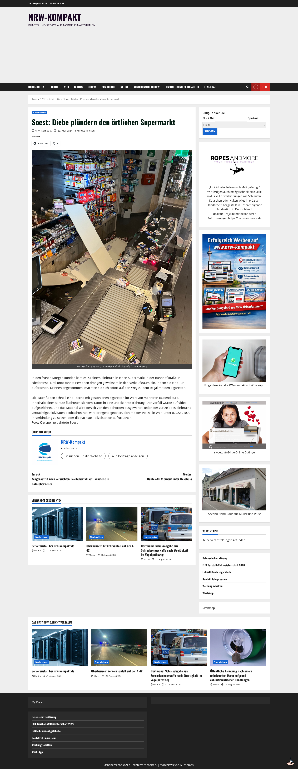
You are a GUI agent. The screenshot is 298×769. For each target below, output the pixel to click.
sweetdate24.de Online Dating (233, 452)
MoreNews (167, 765)
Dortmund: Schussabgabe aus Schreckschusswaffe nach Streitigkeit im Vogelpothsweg (164, 550)
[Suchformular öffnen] (247, 87)
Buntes (78, 87)
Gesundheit (108, 87)
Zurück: (70, 479)
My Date (37, 702)
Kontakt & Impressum (214, 579)
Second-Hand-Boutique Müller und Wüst (234, 514)
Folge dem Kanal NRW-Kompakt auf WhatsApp (234, 385)
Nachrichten (36, 87)
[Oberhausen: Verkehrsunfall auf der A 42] (112, 524)
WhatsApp (207, 593)
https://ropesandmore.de (244, 218)
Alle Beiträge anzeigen (128, 456)
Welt (66, 87)
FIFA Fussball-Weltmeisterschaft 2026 (223, 565)
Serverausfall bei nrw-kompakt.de (53, 546)
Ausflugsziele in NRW (146, 87)
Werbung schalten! (212, 586)
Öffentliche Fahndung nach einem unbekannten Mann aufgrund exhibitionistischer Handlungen (231, 675)
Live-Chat (210, 87)
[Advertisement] (148, 53)
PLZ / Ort (208, 118)
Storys (92, 87)
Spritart (253, 118)
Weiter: (169, 476)
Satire (124, 87)
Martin (37, 550)
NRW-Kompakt (54, 16)
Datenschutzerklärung (214, 558)
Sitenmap (208, 608)
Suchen (210, 131)
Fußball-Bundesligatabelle (182, 87)
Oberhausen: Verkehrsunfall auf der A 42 (110, 548)
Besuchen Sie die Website (83, 456)
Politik (54, 87)
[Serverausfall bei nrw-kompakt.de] (57, 524)
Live (264, 87)
